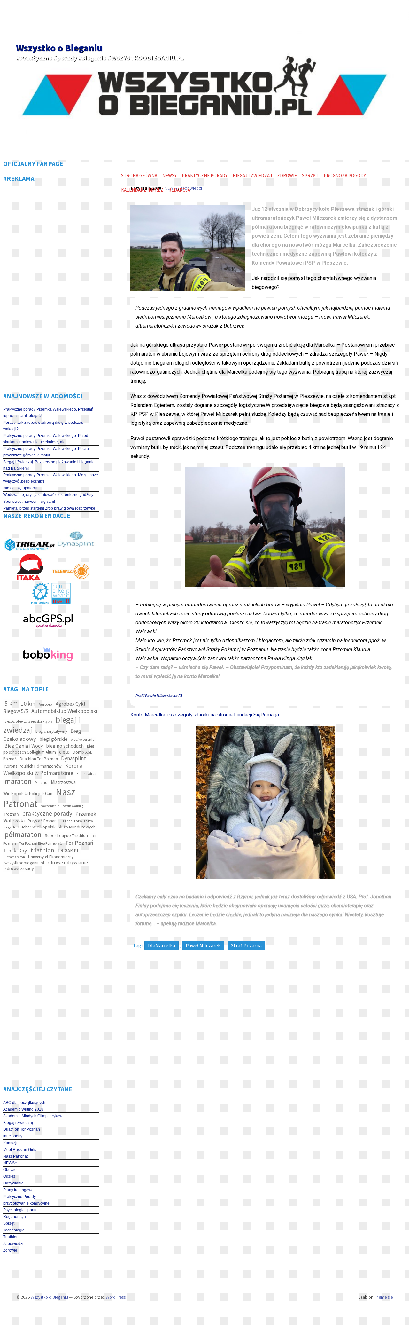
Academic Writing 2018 (23, 1109)
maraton (18, 781)
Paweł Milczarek (203, 945)
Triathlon (11, 1237)
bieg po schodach (65, 745)
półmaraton (23, 834)
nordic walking (72, 806)
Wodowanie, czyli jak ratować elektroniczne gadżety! (48, 495)
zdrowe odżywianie (67, 862)
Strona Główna (139, 175)
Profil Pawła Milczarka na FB (158, 695)
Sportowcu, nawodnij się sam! (29, 501)
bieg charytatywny (51, 731)
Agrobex (45, 704)
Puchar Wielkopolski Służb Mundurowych (57, 827)
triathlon (42, 850)
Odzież (9, 1176)
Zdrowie (10, 1250)
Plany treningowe (18, 1190)
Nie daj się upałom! (20, 488)
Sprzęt (8, 1223)
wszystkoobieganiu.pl (24, 863)
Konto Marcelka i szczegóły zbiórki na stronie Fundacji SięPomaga (204, 715)
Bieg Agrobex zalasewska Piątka (28, 721)
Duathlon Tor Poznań (39, 759)
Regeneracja (14, 1216)
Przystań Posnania (44, 821)
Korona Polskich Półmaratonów (33, 766)
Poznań (11, 814)
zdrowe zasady (19, 868)
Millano (41, 782)
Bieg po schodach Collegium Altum (48, 749)
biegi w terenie (82, 739)
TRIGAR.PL (68, 851)
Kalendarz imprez (142, 190)
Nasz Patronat (15, 1156)
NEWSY (10, 1163)
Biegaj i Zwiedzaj (18, 1122)
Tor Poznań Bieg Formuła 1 (40, 843)
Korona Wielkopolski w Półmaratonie (42, 769)
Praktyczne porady (205, 175)
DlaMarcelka (161, 945)
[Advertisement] (51, 285)
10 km (28, 703)
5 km (11, 703)
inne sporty (12, 1136)
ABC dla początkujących (24, 1102)
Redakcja (179, 190)
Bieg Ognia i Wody (23, 746)
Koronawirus (86, 773)
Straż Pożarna (246, 945)
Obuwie (10, 1169)
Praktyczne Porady (19, 1196)
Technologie (14, 1230)
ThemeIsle (383, 1297)
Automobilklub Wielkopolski (64, 711)
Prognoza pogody (345, 175)
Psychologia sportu (19, 1210)
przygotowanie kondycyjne (26, 1203)
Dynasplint (73, 758)
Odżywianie (13, 1183)
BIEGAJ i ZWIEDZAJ (252, 175)
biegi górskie (53, 739)
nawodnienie (50, 806)
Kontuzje (11, 1143)
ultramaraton (14, 857)
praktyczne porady (47, 813)
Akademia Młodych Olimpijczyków (32, 1116)
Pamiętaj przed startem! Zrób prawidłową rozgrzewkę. (49, 508)
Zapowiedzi (13, 1243)
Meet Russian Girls (19, 1149)
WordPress (116, 1297)
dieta (64, 752)
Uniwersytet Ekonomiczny (50, 856)
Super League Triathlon (66, 835)
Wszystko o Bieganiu (59, 48)
